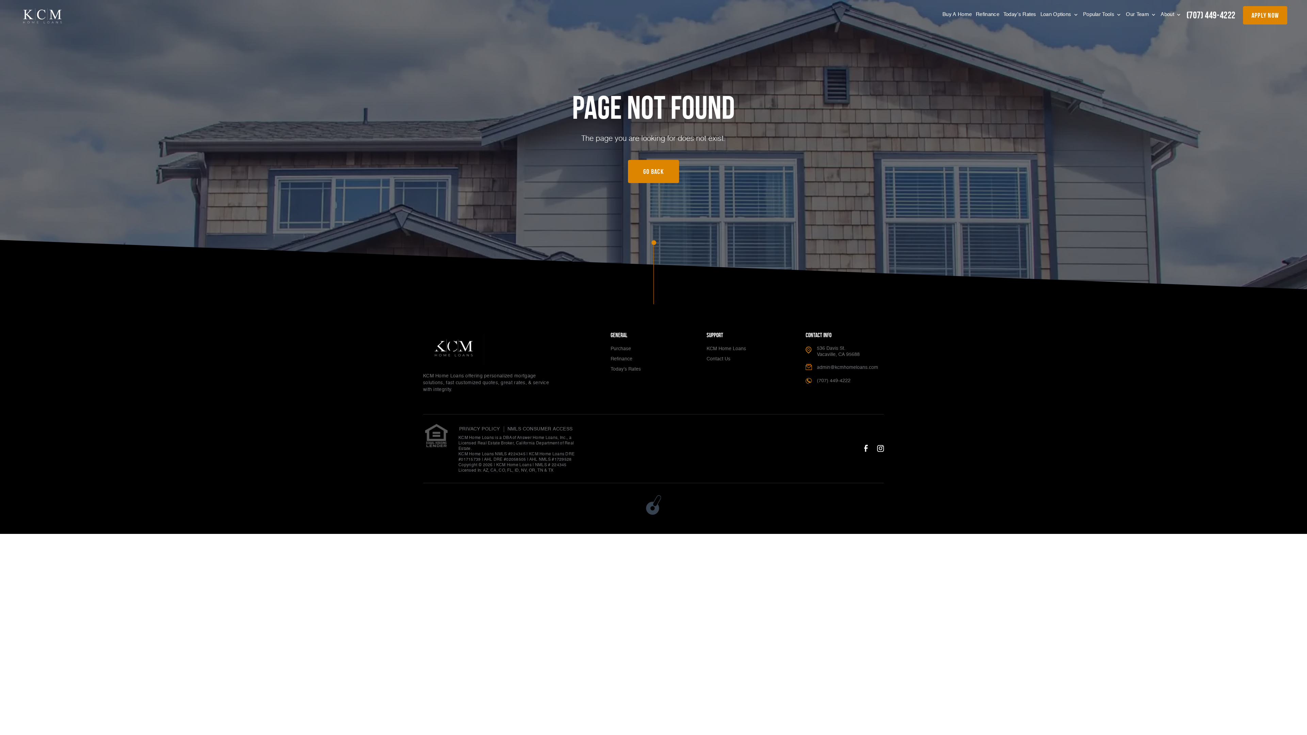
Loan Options (1056, 14)
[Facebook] (866, 449)
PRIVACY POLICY (479, 429)
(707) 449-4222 (1211, 15)
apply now (1265, 15)
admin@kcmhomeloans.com (847, 367)
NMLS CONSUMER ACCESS (540, 429)
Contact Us (718, 359)
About (1168, 14)
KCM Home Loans (726, 348)
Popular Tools (1099, 14)
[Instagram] (880, 449)
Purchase (621, 348)
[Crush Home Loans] (42, 16)
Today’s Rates (1019, 14)
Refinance (987, 14)
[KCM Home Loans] (453, 349)
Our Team (1138, 14)
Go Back (653, 171)
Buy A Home (957, 14)
